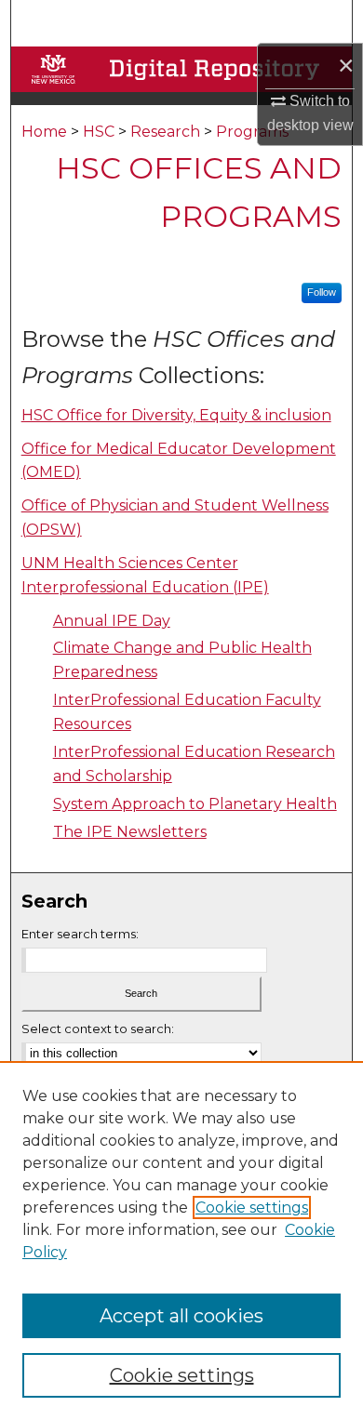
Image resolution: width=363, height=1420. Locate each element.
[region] (181, 1240)
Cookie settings (251, 1207)
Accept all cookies (181, 1316)
